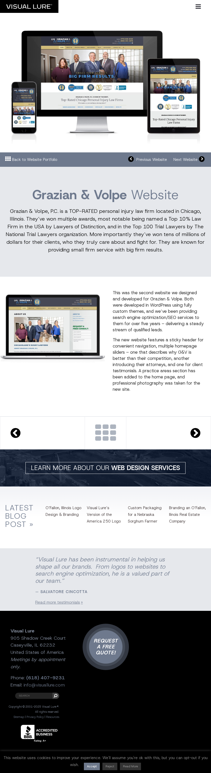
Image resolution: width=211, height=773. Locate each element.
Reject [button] (110, 766)
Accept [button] (92, 766)
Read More (130, 766)
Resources (52, 717)
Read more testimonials (57, 602)
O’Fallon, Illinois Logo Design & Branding (63, 511)
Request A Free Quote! (106, 646)
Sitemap (18, 717)
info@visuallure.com (44, 685)
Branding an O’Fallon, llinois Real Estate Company (187, 514)
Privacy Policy (35, 717)
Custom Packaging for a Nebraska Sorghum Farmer (145, 514)
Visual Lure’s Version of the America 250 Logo (104, 514)
